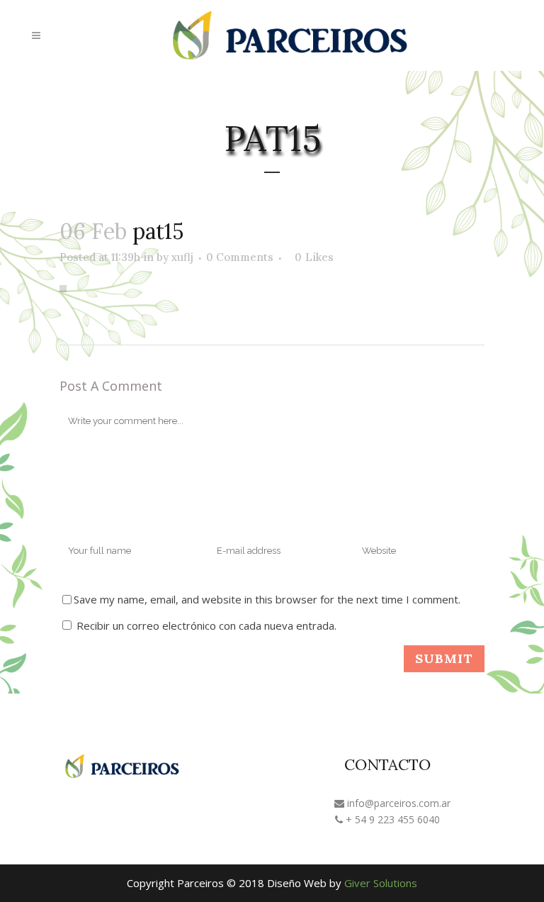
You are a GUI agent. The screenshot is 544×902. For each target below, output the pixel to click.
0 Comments (239, 257)
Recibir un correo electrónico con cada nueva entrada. (206, 625)
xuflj (182, 257)
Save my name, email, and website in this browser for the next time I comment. (267, 599)
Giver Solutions (380, 883)
